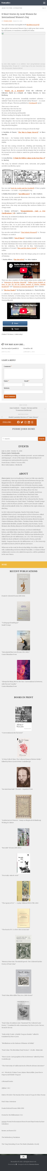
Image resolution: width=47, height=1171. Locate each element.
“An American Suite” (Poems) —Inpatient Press (17, 789)
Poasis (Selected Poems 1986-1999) (13, 1108)
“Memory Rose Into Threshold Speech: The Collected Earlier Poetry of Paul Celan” (22, 963)
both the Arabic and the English (22, 188)
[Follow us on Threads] (32, 422)
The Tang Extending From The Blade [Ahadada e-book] (20, 1144)
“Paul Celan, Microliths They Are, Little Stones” (17, 995)
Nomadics (5, 3)
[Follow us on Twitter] (22, 422)
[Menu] (44, 2)
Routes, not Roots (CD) (9, 1130)
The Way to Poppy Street (27, 132)
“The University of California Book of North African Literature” (23, 1066)
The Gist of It (18, 259)
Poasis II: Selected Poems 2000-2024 (13, 596)
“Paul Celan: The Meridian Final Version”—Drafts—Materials (22, 1050)
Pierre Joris (8, 21)
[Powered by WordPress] (16, 1164)
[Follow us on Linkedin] (29, 422)
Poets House (6, 462)
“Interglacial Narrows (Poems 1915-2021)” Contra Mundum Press (16, 653)
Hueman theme (34, 1164)
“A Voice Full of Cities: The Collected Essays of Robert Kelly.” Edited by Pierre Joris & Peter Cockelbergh (21, 760)
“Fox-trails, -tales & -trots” (10, 875)
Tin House (32, 103)
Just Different (23, 194)
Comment (8, 366)
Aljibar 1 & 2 (6, 1088)
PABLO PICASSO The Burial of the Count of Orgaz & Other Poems (23, 1095)
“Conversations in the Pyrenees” (12, 733)
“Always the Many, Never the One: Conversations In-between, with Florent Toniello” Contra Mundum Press (22, 684)
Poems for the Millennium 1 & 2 (12, 1115)
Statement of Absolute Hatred (14, 282)
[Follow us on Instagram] (25, 422)
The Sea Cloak (9, 290)
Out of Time (19, 238)
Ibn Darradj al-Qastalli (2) (10, 348)
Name (6, 381)
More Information (8, 465)
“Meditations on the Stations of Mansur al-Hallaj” (18, 1043)
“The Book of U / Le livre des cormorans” (15, 929)
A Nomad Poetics (7, 1081)
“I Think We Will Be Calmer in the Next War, (28, 158)
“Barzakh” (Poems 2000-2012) (11, 848)
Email (26, 381)
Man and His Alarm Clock (26, 248)
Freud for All (28, 348)
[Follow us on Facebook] (18, 422)
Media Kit (19, 465)
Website (7, 388)
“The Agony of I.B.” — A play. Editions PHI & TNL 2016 (20, 903)
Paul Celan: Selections (9, 1101)
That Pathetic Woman (28, 232)
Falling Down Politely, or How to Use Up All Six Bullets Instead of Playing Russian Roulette (23, 285)
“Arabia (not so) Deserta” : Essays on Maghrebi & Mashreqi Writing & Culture (21, 821)
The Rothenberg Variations (11, 1137)
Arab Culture (7, 8)
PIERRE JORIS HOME (23, 429)
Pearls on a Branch (13, 91)
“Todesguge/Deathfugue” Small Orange (10, 624)
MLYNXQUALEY (32, 25)
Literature (17, 8)
